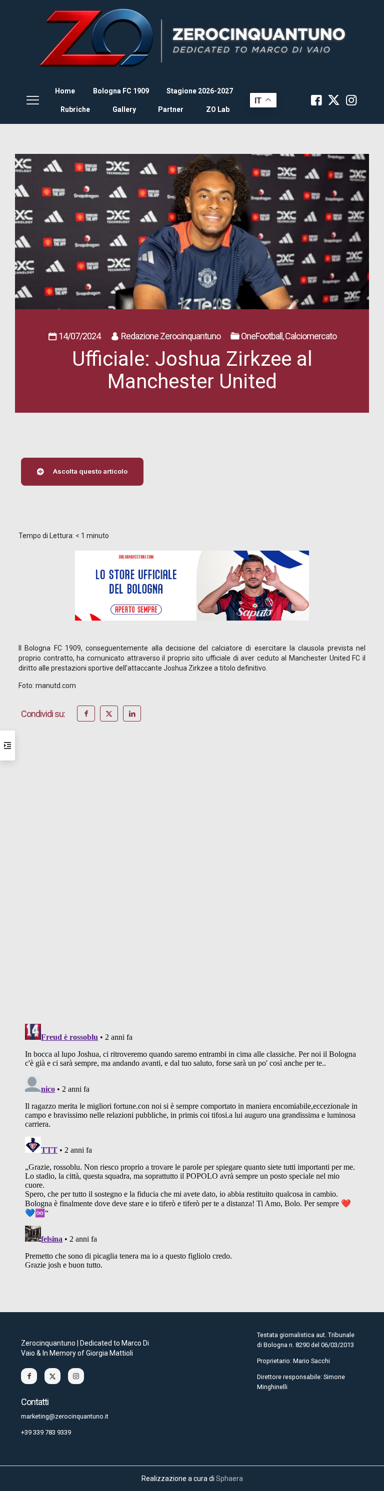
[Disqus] (192, 886)
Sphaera (229, 1479)
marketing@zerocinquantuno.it (64, 1416)
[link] (192, 38)
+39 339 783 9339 (46, 1432)
